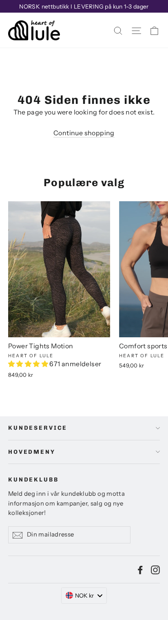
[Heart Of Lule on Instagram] (155, 569)
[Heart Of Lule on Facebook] (140, 569)
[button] (28, 364)
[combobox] (84, 595)
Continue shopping (84, 133)
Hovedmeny (31, 452)
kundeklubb (33, 479)
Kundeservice (37, 427)
